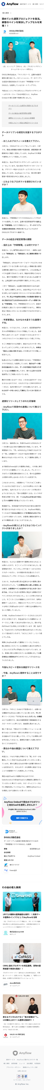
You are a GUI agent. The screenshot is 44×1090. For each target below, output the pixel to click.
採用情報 (14, 1063)
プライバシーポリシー (13, 1067)
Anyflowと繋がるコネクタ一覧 (27, 1060)
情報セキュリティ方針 (30, 1067)
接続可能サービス (25, 4)
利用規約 (37, 1063)
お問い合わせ (22, 1071)
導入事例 (35, 4)
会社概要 (30, 1063)
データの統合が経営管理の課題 (19, 113)
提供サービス (10, 1060)
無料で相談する (22, 818)
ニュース (22, 1063)
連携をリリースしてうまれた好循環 (21, 118)
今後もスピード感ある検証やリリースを (23, 123)
